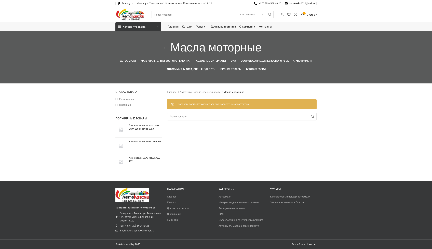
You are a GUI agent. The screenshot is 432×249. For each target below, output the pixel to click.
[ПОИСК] (270, 14)
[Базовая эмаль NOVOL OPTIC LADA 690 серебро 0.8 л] (120, 129)
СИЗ (221, 214)
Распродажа (126, 99)
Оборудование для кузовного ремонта (241, 219)
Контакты (172, 219)
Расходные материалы (232, 208)
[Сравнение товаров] (295, 14)
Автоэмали (225, 196)
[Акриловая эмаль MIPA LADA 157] (120, 161)
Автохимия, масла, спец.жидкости (200, 92)
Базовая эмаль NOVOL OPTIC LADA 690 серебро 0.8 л (144, 127)
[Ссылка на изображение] (132, 194)
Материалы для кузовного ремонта (239, 202)
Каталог (171, 202)
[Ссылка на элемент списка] (138, 217)
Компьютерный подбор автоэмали (290, 196)
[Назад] (166, 48)
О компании (174, 214)
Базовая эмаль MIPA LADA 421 (145, 141)
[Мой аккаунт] (282, 14)
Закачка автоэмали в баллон (287, 202)
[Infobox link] (164, 3)
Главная (172, 92)
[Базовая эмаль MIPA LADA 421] (120, 145)
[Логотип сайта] (130, 14)
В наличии (125, 104)
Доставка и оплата (178, 208)
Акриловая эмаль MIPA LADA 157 (144, 159)
